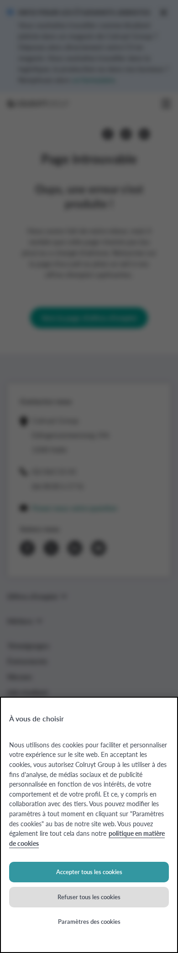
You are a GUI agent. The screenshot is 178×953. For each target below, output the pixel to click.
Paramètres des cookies (89, 921)
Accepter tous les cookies (89, 871)
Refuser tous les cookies (89, 896)
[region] (89, 825)
